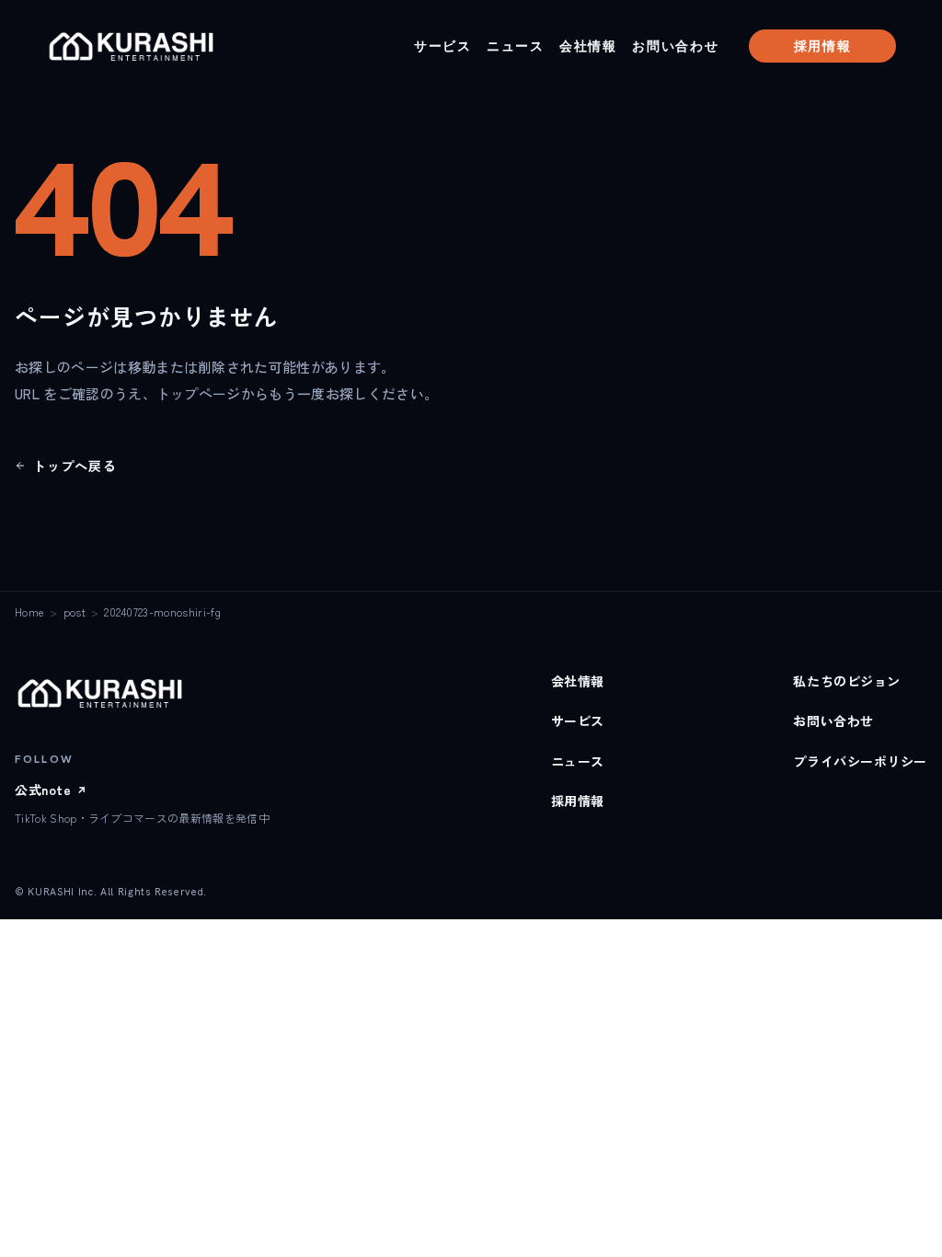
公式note (51, 789)
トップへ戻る (75, 465)
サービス (443, 46)
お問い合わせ (675, 46)
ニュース (516, 46)
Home (29, 611)
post (74, 611)
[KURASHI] (103, 693)
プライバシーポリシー (860, 761)
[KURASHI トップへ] (135, 46)
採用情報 (823, 46)
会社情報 (588, 46)
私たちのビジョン (846, 681)
